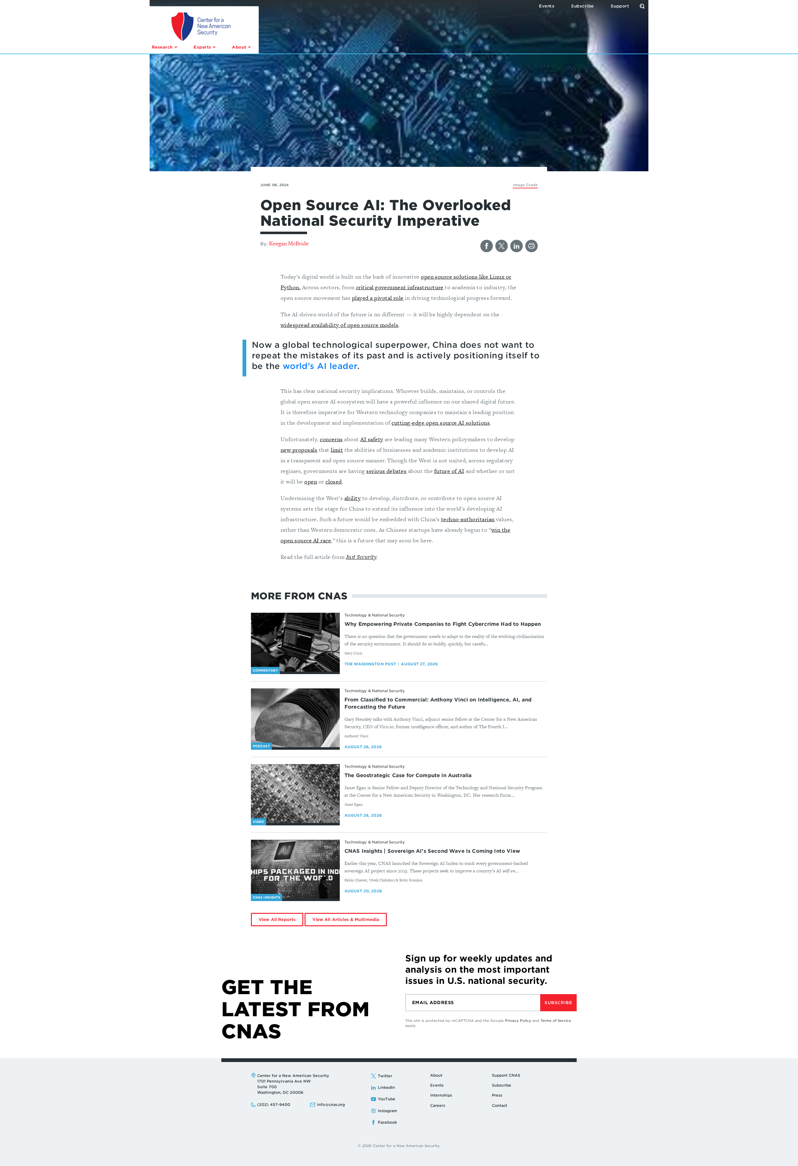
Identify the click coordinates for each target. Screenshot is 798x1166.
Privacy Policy (518, 1020)
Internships (441, 1095)
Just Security (361, 557)
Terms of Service (556, 1020)
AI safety (371, 439)
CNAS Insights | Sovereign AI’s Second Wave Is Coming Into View (432, 851)
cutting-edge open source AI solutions (441, 423)
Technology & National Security (374, 615)
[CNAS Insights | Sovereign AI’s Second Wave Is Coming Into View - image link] (295, 869)
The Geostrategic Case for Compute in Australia (408, 775)
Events (437, 1085)
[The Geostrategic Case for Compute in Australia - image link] (295, 793)
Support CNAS (506, 1075)
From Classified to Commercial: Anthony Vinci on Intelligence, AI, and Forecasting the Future (437, 703)
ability (352, 498)
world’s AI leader (320, 366)
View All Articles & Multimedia (345, 919)
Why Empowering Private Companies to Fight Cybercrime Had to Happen (442, 624)
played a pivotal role (378, 298)
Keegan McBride (289, 243)
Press (497, 1095)
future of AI (449, 471)
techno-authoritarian (468, 519)
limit (337, 450)
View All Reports (277, 919)
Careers (437, 1105)
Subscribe (558, 1002)
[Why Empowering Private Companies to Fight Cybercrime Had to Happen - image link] (295, 642)
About (436, 1075)
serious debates (386, 471)
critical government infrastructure (400, 287)
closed (333, 481)
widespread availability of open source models (339, 325)
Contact (499, 1105)
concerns (331, 439)
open (310, 481)
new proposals (299, 450)
